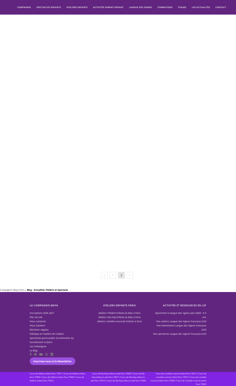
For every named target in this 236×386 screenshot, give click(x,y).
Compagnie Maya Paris (12, 289)
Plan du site (36, 317)
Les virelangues (38, 346)
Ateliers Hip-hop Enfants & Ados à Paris (119, 317)
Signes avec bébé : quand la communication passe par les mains (54, 53)
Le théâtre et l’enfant (158, 228)
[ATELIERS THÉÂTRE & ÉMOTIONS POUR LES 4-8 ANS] (112, 169)
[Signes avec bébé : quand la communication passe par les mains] (57, 30)
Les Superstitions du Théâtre (163, 115)
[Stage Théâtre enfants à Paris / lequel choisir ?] (112, 30)
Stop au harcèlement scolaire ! (165, 183)
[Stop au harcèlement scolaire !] (167, 160)
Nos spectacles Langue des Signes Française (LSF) (179, 333)
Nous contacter (38, 321)
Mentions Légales (39, 329)
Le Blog (33, 350)
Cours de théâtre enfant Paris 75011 (46, 373)
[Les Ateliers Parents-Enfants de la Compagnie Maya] (167, 30)
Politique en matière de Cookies (47, 333)
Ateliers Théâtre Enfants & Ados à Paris (120, 312)
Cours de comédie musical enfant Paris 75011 (176, 373)
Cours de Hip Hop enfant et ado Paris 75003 (111, 373)
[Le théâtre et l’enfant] (167, 216)
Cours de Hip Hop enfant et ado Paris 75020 (126, 380)
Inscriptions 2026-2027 (42, 312)
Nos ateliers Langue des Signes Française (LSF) (181, 321)
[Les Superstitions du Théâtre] (167, 95)
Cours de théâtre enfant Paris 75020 (58, 377)
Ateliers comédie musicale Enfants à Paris (119, 321)
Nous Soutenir (37, 325)
